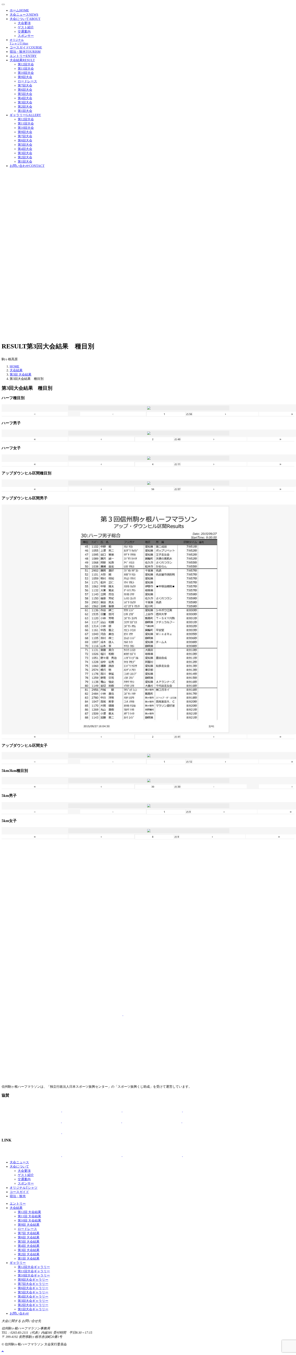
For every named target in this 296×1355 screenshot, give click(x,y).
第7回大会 (25, 85)
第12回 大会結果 (29, 1212)
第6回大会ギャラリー (33, 1288)
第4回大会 (25, 98)
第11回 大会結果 (29, 1216)
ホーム (19, 10)
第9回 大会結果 (28, 1224)
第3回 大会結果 (20, 374)
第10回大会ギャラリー (34, 1275)
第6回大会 (25, 89)
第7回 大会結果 (28, 1233)
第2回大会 (25, 106)
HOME (14, 366)
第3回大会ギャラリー (33, 1300)
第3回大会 (25, 102)
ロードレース (27, 81)
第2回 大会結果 (28, 1254)
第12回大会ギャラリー (34, 1267)
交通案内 (24, 31)
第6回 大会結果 (28, 1237)
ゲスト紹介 (26, 27)
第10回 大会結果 (29, 1220)
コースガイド (26, 47)
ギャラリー (25, 115)
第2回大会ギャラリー (33, 1305)
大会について (25, 19)
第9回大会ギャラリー (33, 1279)
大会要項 (24, 23)
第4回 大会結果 (28, 1246)
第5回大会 (25, 94)
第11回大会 (26, 68)
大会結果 (22, 60)
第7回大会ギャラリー (33, 1284)
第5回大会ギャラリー (33, 1292)
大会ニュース (24, 14)
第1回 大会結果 (28, 1258)
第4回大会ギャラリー (33, 1296)
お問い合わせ (27, 165)
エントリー (23, 56)
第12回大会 (26, 64)
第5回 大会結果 (28, 1241)
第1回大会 (25, 111)
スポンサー (26, 35)
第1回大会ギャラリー (33, 1309)
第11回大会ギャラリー (34, 1271)
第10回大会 (26, 72)
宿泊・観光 (25, 51)
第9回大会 (25, 77)
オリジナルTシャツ (23, 1187)
